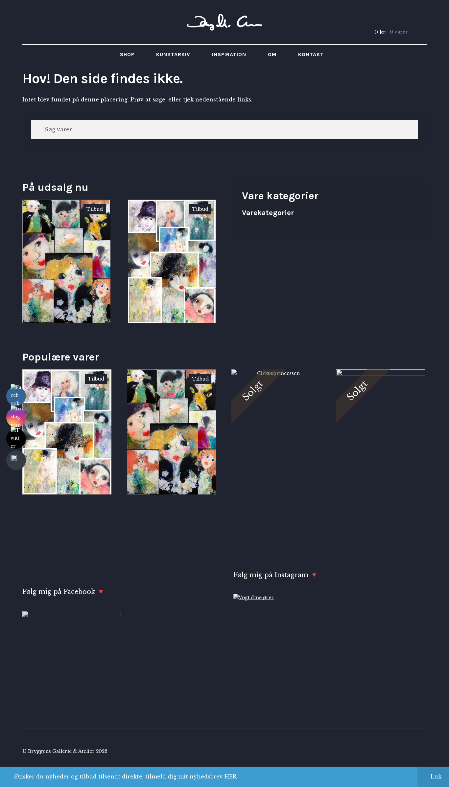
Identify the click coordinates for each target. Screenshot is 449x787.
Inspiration (229, 54)
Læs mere (276, 414)
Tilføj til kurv (66, 261)
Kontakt (311, 54)
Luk (436, 776)
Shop (127, 54)
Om (272, 54)
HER (231, 776)
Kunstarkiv (173, 54)
